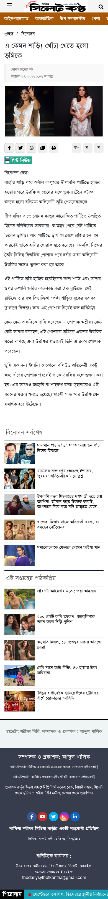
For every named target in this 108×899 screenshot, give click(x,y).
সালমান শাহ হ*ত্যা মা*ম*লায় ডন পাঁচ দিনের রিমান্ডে (68, 448)
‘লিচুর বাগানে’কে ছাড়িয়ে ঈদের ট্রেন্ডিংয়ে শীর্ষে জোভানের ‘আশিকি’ (68, 696)
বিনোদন (28, 34)
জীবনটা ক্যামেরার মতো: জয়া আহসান (66, 591)
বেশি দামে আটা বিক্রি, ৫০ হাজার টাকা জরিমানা (67, 670)
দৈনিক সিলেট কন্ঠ (22, 69)
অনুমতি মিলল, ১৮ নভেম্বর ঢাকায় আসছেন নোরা (69, 645)
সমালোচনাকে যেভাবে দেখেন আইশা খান (68, 547)
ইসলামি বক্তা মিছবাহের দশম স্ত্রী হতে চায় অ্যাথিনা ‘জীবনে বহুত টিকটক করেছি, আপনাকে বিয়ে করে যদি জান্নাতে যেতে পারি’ (69, 502)
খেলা (96, 19)
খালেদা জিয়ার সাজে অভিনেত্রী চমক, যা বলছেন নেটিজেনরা (68, 525)
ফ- (88, 147)
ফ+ (76, 147)
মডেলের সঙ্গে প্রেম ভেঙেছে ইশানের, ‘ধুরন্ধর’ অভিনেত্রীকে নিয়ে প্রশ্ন (65, 474)
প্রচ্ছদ (8, 34)
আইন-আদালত (16, 19)
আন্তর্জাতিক (44, 19)
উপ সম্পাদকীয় (72, 19)
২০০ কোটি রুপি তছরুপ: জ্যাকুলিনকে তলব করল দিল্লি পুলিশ (66, 619)
